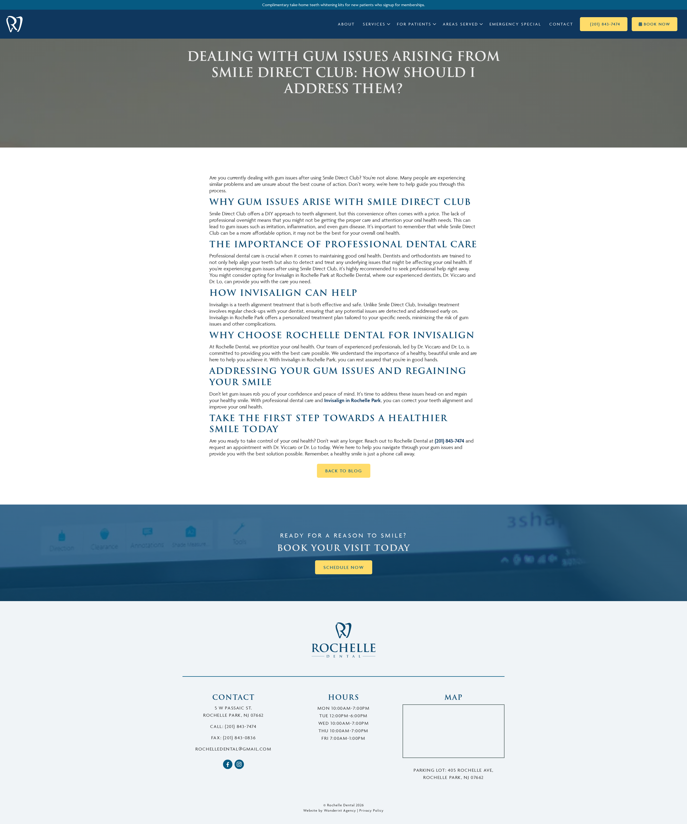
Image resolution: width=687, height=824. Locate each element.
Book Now (654, 24)
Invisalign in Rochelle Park (352, 400)
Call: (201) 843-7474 (233, 726)
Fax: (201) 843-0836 (233, 737)
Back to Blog (343, 470)
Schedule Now (343, 567)
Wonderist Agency (340, 810)
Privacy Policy (371, 810)
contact (561, 24)
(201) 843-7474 (449, 440)
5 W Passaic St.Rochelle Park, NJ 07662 (233, 711)
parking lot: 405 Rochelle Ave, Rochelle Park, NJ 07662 (454, 773)
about (346, 24)
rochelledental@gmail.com (233, 749)
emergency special (515, 24)
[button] (376, 24)
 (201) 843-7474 (603, 24)
